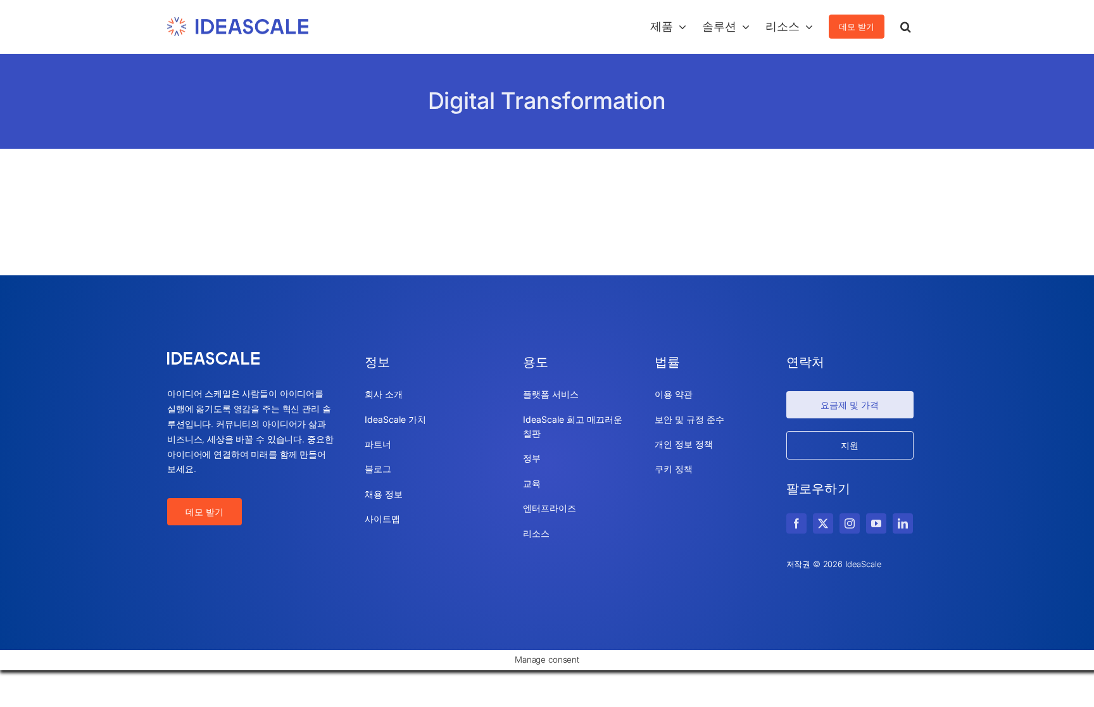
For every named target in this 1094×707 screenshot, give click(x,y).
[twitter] (823, 523)
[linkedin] (903, 523)
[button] (905, 26)
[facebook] (796, 523)
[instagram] (849, 523)
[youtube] (876, 523)
